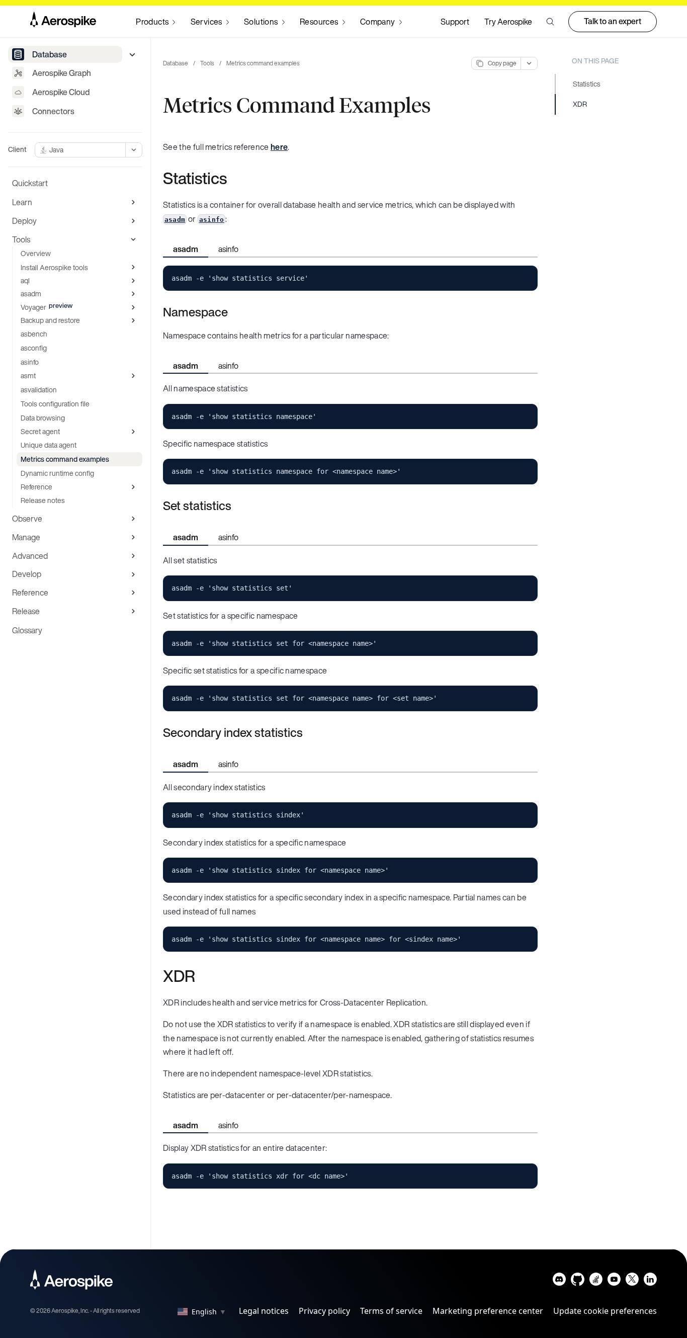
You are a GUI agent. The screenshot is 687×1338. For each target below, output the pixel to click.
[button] (550, 22)
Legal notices (264, 1310)
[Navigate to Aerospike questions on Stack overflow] (596, 1281)
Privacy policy (324, 1310)
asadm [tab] (185, 249)
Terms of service (391, 1310)
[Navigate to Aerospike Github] (577, 1281)
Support (455, 22)
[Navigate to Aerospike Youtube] (614, 1281)
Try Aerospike (508, 22)
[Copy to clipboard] (526, 277)
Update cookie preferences (605, 1310)
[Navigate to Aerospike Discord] (559, 1281)
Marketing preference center (488, 1310)
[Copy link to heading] (233, 178)
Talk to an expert (612, 21)
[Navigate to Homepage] (63, 22)
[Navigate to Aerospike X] (632, 1281)
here (279, 147)
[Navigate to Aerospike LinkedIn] (650, 1281)
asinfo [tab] (228, 249)
